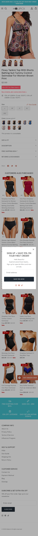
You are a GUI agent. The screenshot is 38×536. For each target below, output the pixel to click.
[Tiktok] (22, 285)
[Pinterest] (19, 285)
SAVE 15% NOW (19, 279)
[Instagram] (16, 285)
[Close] (33, 249)
